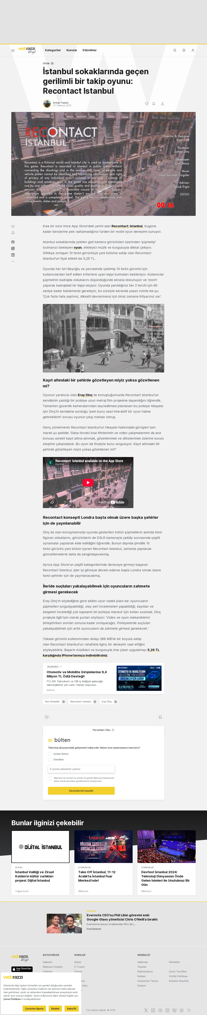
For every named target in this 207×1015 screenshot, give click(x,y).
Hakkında (142, 962)
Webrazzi (83, 891)
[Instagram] (167, 1010)
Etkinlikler (90, 50)
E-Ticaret (79, 966)
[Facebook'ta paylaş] (13, 242)
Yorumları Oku (103, 730)
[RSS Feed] (188, 1010)
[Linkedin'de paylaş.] (13, 255)
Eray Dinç (85, 395)
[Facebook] (181, 1010)
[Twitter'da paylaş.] (13, 248)
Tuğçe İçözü (22, 891)
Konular (71, 50)
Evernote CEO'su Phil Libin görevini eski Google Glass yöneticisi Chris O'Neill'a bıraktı (122, 917)
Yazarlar (141, 966)
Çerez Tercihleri (178, 971)
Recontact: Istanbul (127, 226)
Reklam (141, 976)
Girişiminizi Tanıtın (147, 981)
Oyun (46, 63)
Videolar (47, 971)
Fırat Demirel (94, 928)
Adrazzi (51, 690)
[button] (103, 338)
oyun (78, 247)
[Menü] (13, 51)
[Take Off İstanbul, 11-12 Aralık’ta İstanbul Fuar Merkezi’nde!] (103, 846)
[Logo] (27, 50)
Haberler (47, 962)
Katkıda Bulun (145, 971)
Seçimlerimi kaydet (81, 790)
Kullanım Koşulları (179, 981)
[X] (146, 1010)
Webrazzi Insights (53, 966)
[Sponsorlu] (139, 678)
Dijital (19, 867)
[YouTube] (160, 1010)
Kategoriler (53, 50)
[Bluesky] (174, 1010)
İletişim (141, 985)
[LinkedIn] (153, 1010)
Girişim (78, 971)
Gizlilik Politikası (178, 976)
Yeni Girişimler (52, 701)
